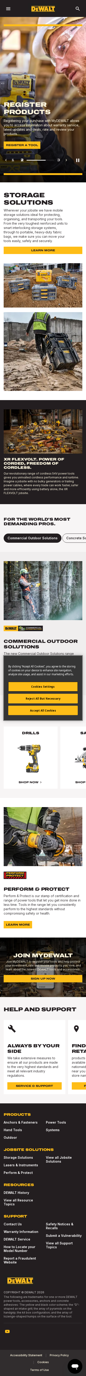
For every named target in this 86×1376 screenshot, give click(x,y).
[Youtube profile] (7, 1331)
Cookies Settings (43, 686)
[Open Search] (77, 8)
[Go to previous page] (6, 160)
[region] (43, 762)
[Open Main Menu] (8, 8)
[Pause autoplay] (77, 160)
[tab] (32, 538)
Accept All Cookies (43, 710)
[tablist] (43, 538)
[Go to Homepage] (43, 9)
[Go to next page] (66, 160)
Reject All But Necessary (43, 698)
